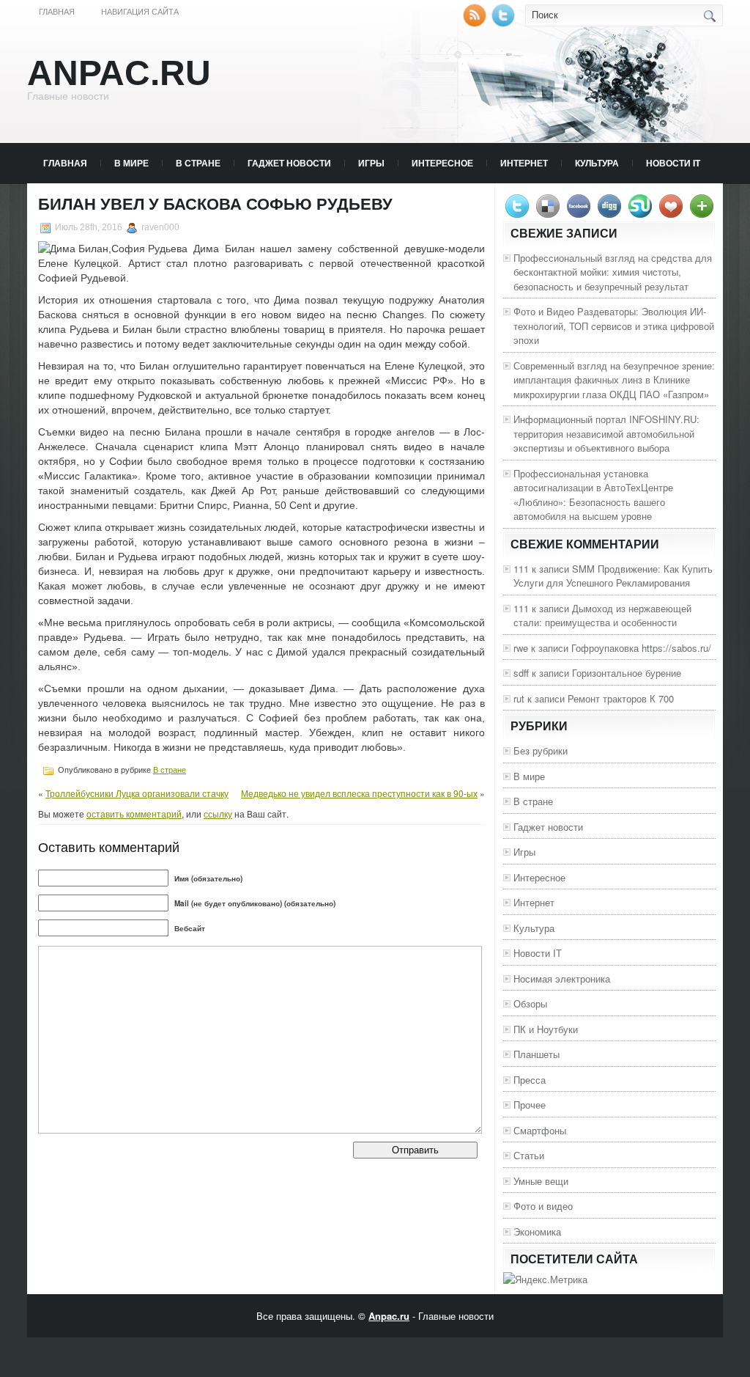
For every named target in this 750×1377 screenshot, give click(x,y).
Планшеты (536, 1054)
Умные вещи (540, 1181)
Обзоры (530, 1003)
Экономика (537, 1231)
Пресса (529, 1080)
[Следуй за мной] (504, 23)
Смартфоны (539, 1130)
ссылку (218, 813)
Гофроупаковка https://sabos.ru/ (641, 648)
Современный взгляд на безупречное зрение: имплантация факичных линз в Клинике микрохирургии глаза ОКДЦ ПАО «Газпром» (614, 380)
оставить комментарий (134, 813)
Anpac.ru (119, 73)
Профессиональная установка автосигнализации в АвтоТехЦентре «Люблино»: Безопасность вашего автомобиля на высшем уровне (593, 495)
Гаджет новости (289, 162)
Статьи (528, 1155)
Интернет (524, 162)
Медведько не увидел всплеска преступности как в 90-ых (359, 793)
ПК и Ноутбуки (545, 1029)
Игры (371, 162)
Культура (597, 162)
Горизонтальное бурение (626, 673)
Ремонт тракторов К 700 (621, 698)
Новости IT (673, 162)
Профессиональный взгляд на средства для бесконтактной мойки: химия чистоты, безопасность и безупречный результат (612, 272)
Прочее (529, 1105)
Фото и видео (543, 1206)
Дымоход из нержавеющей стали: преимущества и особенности (602, 615)
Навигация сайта (140, 11)
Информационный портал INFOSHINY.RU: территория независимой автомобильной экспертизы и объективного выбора (606, 433)
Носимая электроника (561, 978)
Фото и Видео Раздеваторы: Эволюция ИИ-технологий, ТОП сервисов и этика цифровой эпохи (613, 325)
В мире (131, 162)
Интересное (442, 162)
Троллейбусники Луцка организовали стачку (137, 793)
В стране (198, 162)
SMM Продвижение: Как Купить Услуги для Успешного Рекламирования (613, 576)
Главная (57, 11)
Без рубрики (540, 750)
